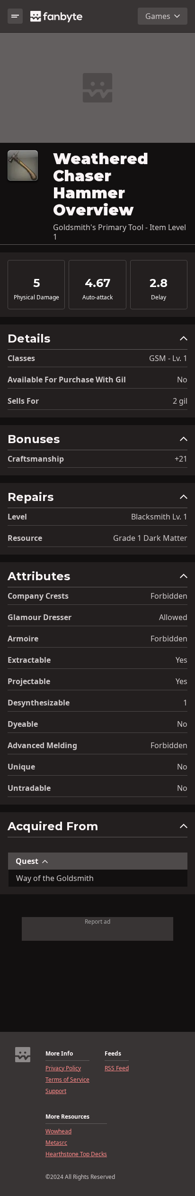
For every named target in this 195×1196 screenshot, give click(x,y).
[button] (97, 341)
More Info (59, 1053)
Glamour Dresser (39, 617)
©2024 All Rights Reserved (80, 1177)
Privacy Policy (63, 1068)
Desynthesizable (39, 702)
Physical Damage (36, 297)
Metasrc (56, 1143)
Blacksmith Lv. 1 (159, 516)
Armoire (23, 638)
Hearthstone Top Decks (76, 1154)
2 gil (180, 401)
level (17, 516)
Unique (21, 766)
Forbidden (169, 596)
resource (25, 538)
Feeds (113, 1053)
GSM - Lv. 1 (168, 358)
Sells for (23, 401)
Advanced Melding (42, 745)
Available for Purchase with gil (67, 379)
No (182, 379)
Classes (21, 358)
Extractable (29, 660)
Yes (181, 660)
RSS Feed (117, 1068)
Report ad (97, 922)
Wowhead (58, 1131)
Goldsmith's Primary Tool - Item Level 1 (119, 232)
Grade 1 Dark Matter (150, 538)
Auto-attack (97, 297)
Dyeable (23, 724)
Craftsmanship (36, 459)
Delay (158, 297)
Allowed (173, 617)
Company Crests (38, 596)
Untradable (29, 788)
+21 (181, 459)
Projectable (29, 681)
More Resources (67, 1117)
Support (55, 1091)
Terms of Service (67, 1080)
